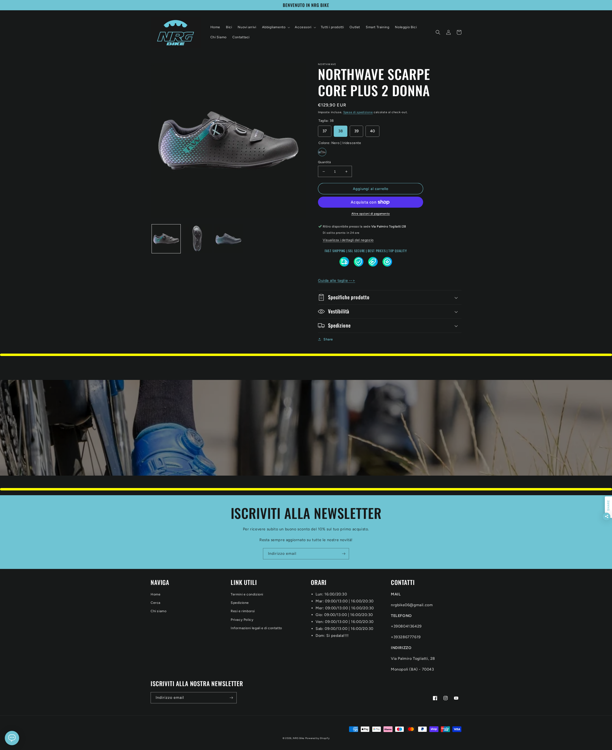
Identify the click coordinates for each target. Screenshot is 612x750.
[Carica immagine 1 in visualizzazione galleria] (166, 238)
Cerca (155, 603)
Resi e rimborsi (243, 611)
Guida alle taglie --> (336, 280)
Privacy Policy (242, 620)
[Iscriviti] (343, 553)
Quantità (324, 162)
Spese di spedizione (358, 112)
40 (372, 131)
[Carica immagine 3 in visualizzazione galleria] (228, 238)
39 (356, 131)
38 (340, 131)
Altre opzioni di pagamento (370, 213)
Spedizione (240, 603)
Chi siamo (158, 611)
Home (155, 594)
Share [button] (328, 339)
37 (324, 131)
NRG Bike (298, 738)
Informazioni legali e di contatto (256, 628)
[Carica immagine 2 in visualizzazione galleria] (197, 238)
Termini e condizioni (247, 594)
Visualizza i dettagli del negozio (348, 240)
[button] (275, 27)
